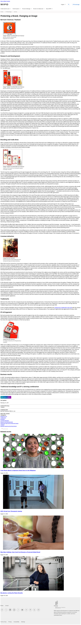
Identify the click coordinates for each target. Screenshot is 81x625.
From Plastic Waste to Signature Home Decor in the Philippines (18, 470)
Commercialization (5, 420)
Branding (3, 419)
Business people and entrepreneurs (9, 426)
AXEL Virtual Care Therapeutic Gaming (11, 511)
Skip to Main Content (5, 1)
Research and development (7, 422)
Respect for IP (4, 416)
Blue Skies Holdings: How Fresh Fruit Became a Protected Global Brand (20, 552)
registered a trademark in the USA (63, 307)
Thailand (2, 424)
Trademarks (3, 418)
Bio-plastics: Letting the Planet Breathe (12, 593)
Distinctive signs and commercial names (9, 423)
